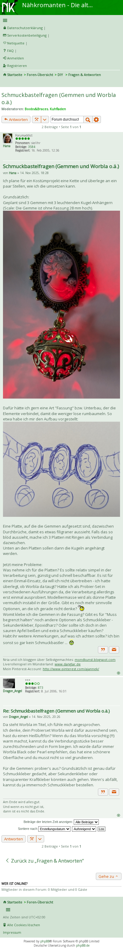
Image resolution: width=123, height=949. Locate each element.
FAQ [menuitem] (10, 50)
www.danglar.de (68, 664)
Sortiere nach (28, 828)
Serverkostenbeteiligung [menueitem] (27, 35)
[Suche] (88, 119)
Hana (6, 146)
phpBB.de (83, 945)
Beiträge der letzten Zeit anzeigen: (49, 822)
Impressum (12, 932)
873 (40, 687)
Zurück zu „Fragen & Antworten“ (47, 860)
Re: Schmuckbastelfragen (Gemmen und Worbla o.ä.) (56, 711)
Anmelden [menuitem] (15, 58)
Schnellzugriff (60, 20)
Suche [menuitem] (5, 83)
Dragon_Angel (12, 691)
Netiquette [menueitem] (15, 43)
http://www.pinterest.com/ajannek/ (71, 669)
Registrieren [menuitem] (17, 65)
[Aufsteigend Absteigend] (84, 828)
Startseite (14, 74)
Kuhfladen (58, 109)
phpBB (45, 941)
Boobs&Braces (36, 109)
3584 (31, 147)
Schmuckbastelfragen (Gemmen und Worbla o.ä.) (61, 166)
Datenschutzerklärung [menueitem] (25, 28)
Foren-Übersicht (40, 74)
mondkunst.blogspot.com (95, 659)
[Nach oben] (118, 672)
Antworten (18, 119)
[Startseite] (10, 2)
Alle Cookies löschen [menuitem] (23, 925)
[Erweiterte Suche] (97, 119)
